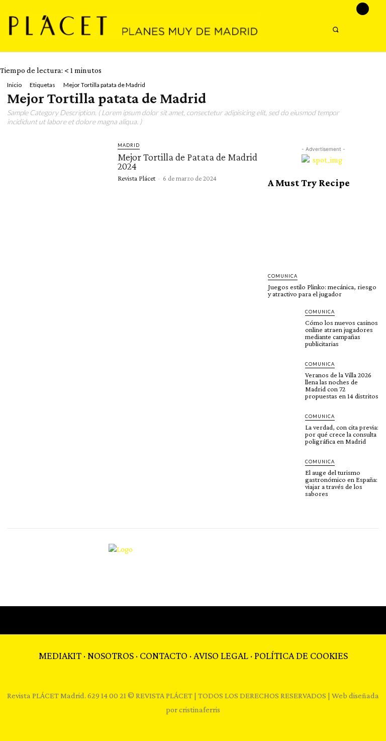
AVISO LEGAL (221, 655)
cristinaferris (199, 709)
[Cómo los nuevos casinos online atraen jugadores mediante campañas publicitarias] (283, 323)
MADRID (129, 145)
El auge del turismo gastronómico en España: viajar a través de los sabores (341, 483)
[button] (335, 29)
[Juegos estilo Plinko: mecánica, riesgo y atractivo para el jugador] (323, 230)
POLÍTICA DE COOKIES (301, 655)
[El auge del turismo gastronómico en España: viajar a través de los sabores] (283, 473)
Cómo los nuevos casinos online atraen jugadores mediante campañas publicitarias (341, 333)
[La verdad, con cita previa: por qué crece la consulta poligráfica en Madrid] (283, 428)
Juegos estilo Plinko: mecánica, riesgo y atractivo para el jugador (322, 290)
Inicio (14, 85)
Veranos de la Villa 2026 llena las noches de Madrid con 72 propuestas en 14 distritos (341, 385)
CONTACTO (163, 655)
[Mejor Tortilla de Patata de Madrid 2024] (58, 169)
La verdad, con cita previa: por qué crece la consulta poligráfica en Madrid (341, 434)
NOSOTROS (110, 655)
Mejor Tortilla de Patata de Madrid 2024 (187, 161)
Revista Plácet (136, 178)
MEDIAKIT (60, 655)
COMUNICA (283, 276)
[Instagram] (362, 9)
